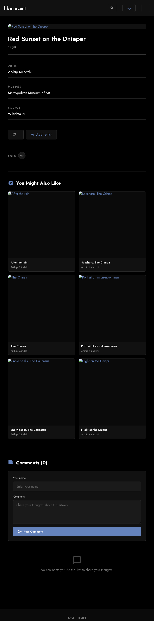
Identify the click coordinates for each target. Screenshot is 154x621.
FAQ (71, 618)
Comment (19, 497)
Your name (19, 478)
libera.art (15, 8)
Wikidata (16, 113)
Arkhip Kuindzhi (19, 71)
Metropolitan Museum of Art (29, 92)
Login (129, 8)
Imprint (82, 618)
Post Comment (30, 531)
